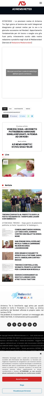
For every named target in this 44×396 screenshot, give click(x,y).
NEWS (28, 108)
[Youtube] (19, 325)
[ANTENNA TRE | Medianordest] (22, 1)
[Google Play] (30, 325)
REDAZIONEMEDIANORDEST (12, 112)
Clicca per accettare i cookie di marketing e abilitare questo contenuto (22, 72)
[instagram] (25, 325)
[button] (41, 354)
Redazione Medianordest (21, 43)
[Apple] (35, 325)
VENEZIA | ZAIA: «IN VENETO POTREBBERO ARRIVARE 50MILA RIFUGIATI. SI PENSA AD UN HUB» (22, 132)
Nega (22, 385)
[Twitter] (14, 325)
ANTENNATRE (19, 108)
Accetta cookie (22, 379)
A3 (10, 108)
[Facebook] (9, 325)
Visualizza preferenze (22, 391)
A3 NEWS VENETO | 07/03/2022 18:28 (22, 144)
